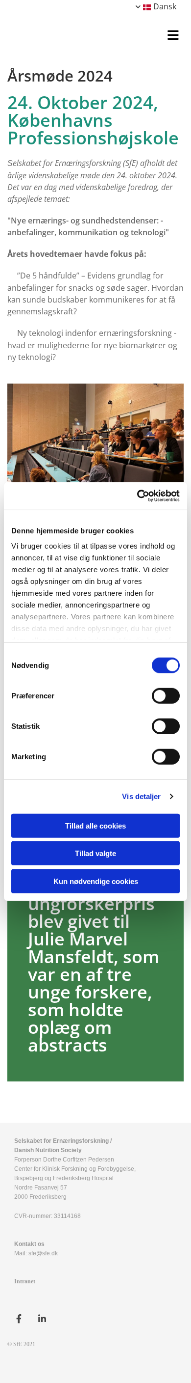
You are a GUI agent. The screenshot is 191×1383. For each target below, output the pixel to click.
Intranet (24, 1281)
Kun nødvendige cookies (95, 881)
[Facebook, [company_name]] (18, 1319)
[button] (98, 34)
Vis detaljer (141, 796)
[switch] (166, 695)
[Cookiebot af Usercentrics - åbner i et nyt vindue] (137, 496)
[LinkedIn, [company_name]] (41, 1319)
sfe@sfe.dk (43, 1253)
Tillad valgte (95, 853)
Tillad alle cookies (95, 825)
